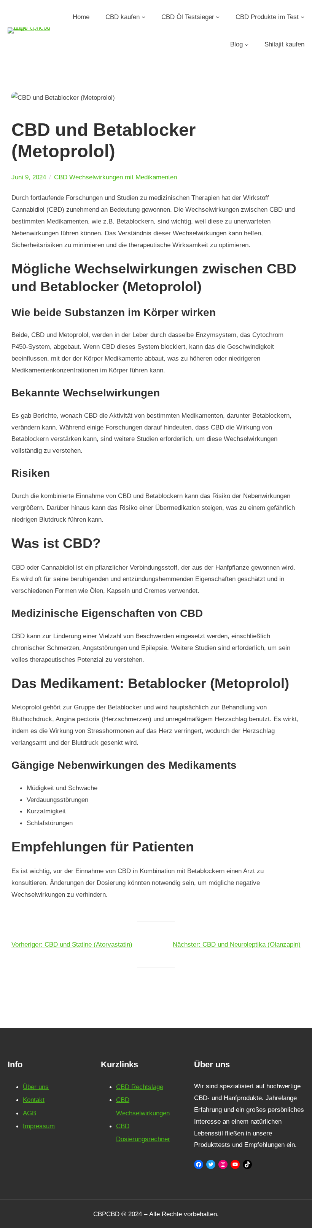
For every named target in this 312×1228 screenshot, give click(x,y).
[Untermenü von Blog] (246, 44)
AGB (29, 1113)
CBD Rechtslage (139, 1087)
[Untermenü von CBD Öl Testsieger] (218, 17)
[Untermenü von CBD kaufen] (143, 17)
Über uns (36, 1087)
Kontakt (34, 1099)
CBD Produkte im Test (267, 17)
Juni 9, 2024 (28, 177)
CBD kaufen (122, 17)
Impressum (39, 1126)
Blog (236, 44)
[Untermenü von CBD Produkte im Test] (302, 17)
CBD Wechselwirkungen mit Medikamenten (115, 177)
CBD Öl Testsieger (187, 17)
